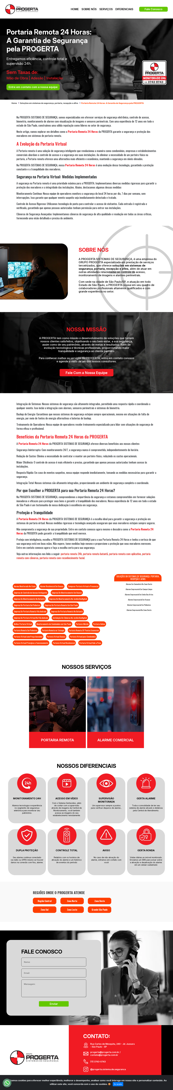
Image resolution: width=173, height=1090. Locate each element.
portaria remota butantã (95, 554)
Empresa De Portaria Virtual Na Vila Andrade (31, 617)
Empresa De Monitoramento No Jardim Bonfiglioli (68, 598)
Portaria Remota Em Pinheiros (25, 630)
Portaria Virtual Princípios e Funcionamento (31, 642)
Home (14, 103)
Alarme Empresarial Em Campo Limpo (139, 589)
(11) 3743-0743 (98, 1061)
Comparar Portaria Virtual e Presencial (83, 586)
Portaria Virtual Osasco (56, 636)
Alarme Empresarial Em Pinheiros (139, 605)
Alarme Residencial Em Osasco (51, 586)
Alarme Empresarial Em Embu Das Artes (139, 594)
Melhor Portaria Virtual (23, 623)
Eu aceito (118, 1084)
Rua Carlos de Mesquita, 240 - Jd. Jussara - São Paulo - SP (112, 1045)
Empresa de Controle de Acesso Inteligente (30, 592)
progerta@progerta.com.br (105, 1052)
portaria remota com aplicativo (125, 554)
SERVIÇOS (106, 9)
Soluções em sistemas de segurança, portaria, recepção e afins (49, 103)
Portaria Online (99, 623)
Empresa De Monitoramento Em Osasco (67, 592)
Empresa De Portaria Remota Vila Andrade (30, 611)
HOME (75, 9)
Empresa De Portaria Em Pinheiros (27, 605)
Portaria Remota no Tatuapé (53, 630)
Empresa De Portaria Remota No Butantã (67, 611)
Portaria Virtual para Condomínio (83, 636)
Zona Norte (72, 901)
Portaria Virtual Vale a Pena (90, 642)
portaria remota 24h (71, 554)
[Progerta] (21, 9)
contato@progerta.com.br (104, 1055)
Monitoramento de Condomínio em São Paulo (53, 623)
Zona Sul (44, 909)
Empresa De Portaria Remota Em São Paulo (61, 605)
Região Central (44, 901)
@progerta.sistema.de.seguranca (108, 1069)
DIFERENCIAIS (124, 9)
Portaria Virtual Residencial (64, 642)
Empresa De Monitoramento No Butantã (29, 598)
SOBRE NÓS (89, 9)
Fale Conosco (153, 9)
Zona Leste (72, 909)
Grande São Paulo (99, 909)
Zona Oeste (99, 901)
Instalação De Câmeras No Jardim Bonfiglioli (70, 617)
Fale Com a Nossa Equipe (86, 372)
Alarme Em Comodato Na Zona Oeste (139, 584)
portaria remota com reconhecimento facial (62, 558)
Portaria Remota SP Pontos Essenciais (84, 630)
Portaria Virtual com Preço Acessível (28, 636)
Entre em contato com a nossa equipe (33, 87)
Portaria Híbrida (82, 623)
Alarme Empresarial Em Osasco (139, 599)
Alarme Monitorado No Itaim (25, 586)
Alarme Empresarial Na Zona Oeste (139, 610)
